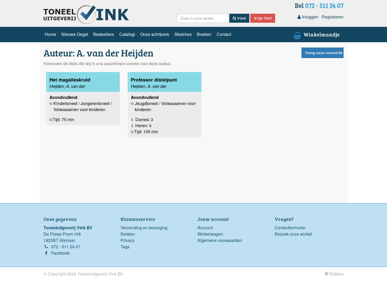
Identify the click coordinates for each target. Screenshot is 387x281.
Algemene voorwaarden (219, 240)
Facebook (60, 253)
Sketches (183, 34)
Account (205, 228)
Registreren (333, 17)
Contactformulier (290, 228)
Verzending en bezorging (144, 228)
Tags (125, 247)
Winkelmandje (321, 34)
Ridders (336, 274)
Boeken (204, 34)
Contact (224, 34)
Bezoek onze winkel (293, 234)
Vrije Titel (263, 18)
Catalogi (127, 34)
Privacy (128, 240)
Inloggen (309, 17)
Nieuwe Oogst (74, 34)
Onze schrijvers (154, 34)
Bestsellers (103, 34)
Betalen (128, 234)
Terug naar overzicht (324, 52)
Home (50, 34)
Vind (241, 18)
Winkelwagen (210, 234)
